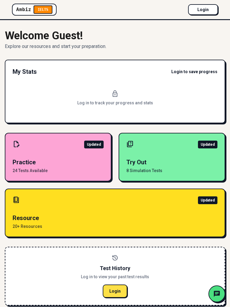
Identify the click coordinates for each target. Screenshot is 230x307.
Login (203, 9)
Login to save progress (194, 71)
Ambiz (32, 9)
